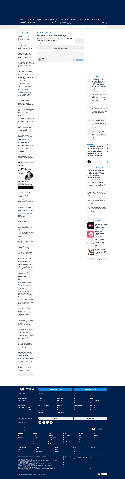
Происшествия (78, 405)
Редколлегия (87, 19)
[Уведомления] (103, 23)
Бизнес (40, 398)
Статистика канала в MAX (24, 410)
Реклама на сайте (22, 398)
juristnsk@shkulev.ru (51, 468)
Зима (58, 396)
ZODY (93, 19)
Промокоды (38, 19)
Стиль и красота (94, 400)
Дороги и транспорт (43, 405)
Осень (75, 400)
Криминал (60, 398)
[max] (47, 422)
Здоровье (40, 412)
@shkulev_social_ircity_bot (77, 458)
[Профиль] (106, 23)
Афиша (66, 19)
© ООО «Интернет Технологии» (41, 474)
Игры (97, 19)
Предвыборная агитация (24, 407)
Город (39, 403)
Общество (76, 396)
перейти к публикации (45, 32)
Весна (40, 400)
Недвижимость (29, 19)
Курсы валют (79, 19)
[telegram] (39, 422)
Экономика (93, 407)
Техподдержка (21, 405)
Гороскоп (72, 19)
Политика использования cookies (70, 464)
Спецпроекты (93, 410)
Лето (58, 403)
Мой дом (59, 405)
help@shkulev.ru (27, 469)
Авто (39, 396)
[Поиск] (99, 23)
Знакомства (45, 19)
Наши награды (21, 400)
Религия (76, 412)
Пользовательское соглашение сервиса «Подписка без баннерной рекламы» (79, 468)
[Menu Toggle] (18, 23)
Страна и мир (93, 403)
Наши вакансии (22, 403)
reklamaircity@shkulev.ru (90, 457)
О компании (21, 396)
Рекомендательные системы (69, 466)
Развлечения (77, 410)
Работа (75, 407)
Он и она (76, 398)
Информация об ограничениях (69, 462)
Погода (52, 19)
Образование (60, 412)
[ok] (51, 422)
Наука (58, 407)
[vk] (43, 422)
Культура (59, 400)
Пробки (63, 22)
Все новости (21, 19)
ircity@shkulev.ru (33, 467)
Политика (76, 403)
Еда (39, 407)
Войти (43, 60)
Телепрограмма (59, 19)
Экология (92, 405)
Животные (41, 410)
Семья (92, 396)
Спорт (91, 398)
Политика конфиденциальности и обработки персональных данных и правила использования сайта (84, 470)
